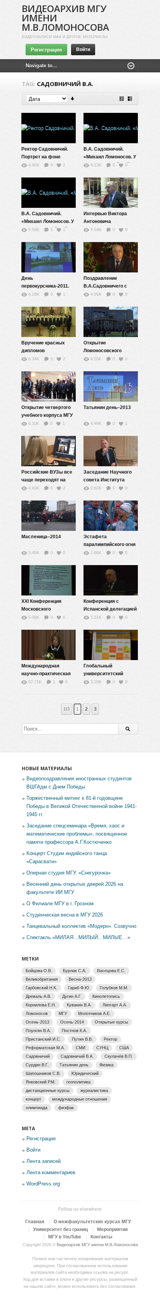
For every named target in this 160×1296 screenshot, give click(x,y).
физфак (66, 1107)
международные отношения (79, 1099)
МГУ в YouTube (64, 1237)
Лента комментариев (50, 1172)
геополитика (78, 1082)
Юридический (85, 1073)
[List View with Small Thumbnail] (122, 99)
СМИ (80, 1047)
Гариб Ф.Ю (78, 987)
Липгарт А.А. (115, 1005)
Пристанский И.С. (43, 1039)
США (124, 1047)
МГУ (63, 1013)
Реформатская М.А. (45, 1047)
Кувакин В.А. (79, 1005)
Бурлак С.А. (74, 970)
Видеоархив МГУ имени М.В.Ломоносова (97, 1244)
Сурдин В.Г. (37, 1064)
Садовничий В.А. (77, 1056)
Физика (106, 1064)
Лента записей (43, 1161)
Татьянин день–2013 (107, 407)
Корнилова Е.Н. (41, 1005)
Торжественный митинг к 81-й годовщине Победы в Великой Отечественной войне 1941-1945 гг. (81, 806)
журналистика (94, 1090)
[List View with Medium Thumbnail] (130, 99)
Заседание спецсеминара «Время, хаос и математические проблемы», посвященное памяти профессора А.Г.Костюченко (76, 834)
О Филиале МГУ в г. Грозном (60, 903)
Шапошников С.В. (43, 1073)
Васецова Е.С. (111, 970)
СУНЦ (102, 1047)
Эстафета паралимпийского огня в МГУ (109, 544)
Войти (83, 49)
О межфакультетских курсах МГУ (92, 1221)
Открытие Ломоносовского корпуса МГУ (102, 350)
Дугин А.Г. (72, 996)
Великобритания (42, 979)
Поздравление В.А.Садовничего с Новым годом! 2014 (106, 286)
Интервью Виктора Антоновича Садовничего (105, 221)
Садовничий (38, 1056)
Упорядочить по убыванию (73, 99)
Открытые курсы (111, 1022)
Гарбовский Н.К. (41, 987)
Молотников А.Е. (94, 1013)
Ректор (110, 1039)
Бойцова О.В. (39, 970)
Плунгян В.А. (38, 1030)
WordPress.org (43, 1184)
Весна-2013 (80, 979)
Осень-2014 (72, 1022)
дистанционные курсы (48, 1090)
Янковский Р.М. (41, 1082)
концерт (33, 1099)
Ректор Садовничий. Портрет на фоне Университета (44, 156)
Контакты (101, 1237)
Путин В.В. (82, 1039)
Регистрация (46, 50)
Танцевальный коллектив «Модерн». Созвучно (81, 926)
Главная (34, 1221)
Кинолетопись (106, 996)
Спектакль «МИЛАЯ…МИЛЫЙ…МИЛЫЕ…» (78, 937)
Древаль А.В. (38, 996)
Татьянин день (74, 1064)
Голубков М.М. (114, 987)
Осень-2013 (37, 1022)
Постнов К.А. (74, 1030)
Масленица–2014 (41, 536)
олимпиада (36, 1107)
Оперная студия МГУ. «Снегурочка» (68, 873)
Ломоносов (37, 1013)
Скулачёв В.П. (118, 1056)
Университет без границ (60, 1229)
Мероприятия (112, 1229)
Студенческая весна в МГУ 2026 (64, 915)
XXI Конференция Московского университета (41, 609)
